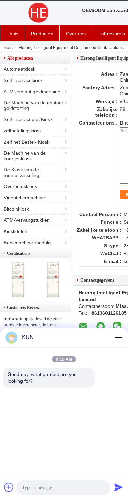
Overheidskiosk (20, 186)
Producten (42, 33)
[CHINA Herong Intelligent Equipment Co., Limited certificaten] (17, 296)
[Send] (118, 487)
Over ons (76, 33)
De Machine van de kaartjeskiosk (25, 155)
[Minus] (118, 337)
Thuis (12, 33)
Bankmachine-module (27, 242)
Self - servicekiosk (23, 80)
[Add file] (9, 487)
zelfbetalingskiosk (23, 130)
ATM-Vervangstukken (27, 220)
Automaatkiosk (19, 69)
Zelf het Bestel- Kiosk (26, 142)
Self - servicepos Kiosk (28, 119)
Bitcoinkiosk (16, 209)
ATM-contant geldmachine (32, 91)
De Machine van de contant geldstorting (33, 105)
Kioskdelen (15, 231)
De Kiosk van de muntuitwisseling (21, 172)
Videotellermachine (24, 197)
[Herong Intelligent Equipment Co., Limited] (37, 12)
